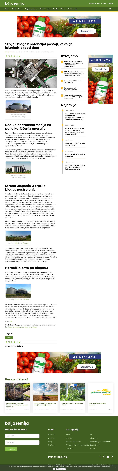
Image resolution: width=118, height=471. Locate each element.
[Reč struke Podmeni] (21, 9)
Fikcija (92, 448)
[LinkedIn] (11, 56)
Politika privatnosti (61, 469)
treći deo (24, 327)
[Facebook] (6, 56)
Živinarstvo (70, 448)
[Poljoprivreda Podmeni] (36, 9)
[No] (116, 468)
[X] (9, 56)
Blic (11, 321)
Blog (98, 3)
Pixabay (26, 243)
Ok (54, 469)
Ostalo (68, 435)
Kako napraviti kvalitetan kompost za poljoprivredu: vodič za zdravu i (17, 405)
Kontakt (110, 3)
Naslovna (51, 435)
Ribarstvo (94, 438)
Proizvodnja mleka (73, 442)
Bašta (55, 9)
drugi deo (16, 327)
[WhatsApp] (14, 56)
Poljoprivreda (30, 9)
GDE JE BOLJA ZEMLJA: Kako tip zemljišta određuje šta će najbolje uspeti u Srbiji (74, 73)
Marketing (92, 3)
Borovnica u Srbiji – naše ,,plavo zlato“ (72, 81)
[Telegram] (17, 56)
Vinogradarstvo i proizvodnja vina (77, 445)
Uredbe (69, 438)
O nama (103, 3)
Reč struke (16, 9)
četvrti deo (33, 327)
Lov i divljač (94, 445)
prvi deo (9, 327)
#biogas (9, 337)
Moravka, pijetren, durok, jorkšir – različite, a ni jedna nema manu (73, 96)
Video (62, 9)
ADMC (17, 243)
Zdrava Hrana (45, 9)
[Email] (19, 56)
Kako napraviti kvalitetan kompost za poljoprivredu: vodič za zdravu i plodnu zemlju (73, 64)
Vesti (7, 9)
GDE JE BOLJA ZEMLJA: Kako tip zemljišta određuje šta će (45, 404)
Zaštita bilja (72, 9)
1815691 (16, 299)
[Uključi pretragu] (110, 9)
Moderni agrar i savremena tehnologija (100, 442)
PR (91, 435)
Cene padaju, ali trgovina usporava (70, 89)
